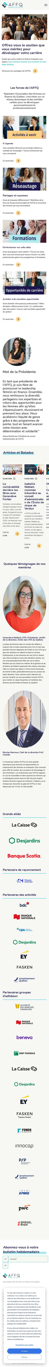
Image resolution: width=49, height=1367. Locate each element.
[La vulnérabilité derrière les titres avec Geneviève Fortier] (12, 469)
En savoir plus (8, 161)
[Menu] (46, 5)
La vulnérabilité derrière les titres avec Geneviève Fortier (11, 491)
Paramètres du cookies (24, 1345)
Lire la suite (6, 534)
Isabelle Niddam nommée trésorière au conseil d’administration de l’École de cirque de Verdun (34, 496)
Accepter (24, 1351)
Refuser (24, 1357)
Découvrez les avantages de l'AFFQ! (16, 71)
